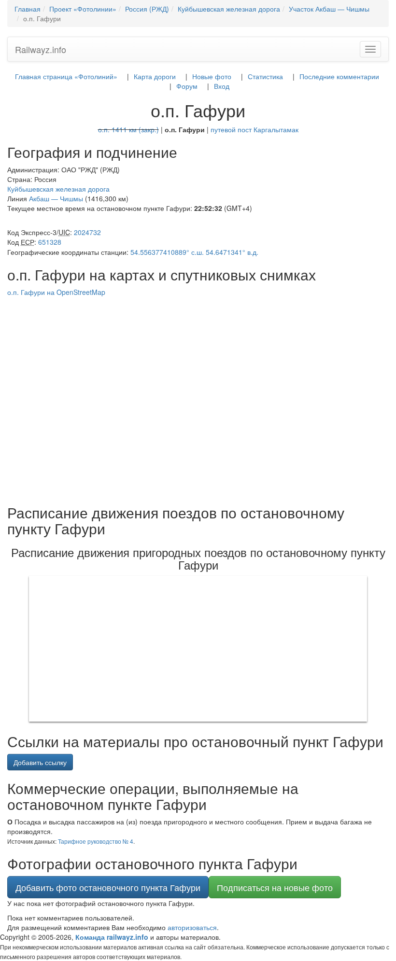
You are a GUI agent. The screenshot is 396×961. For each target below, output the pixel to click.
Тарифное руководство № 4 (95, 841)
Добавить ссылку (40, 762)
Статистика (265, 76)
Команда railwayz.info (111, 937)
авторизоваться (192, 927)
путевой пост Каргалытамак (254, 129)
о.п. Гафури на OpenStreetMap (56, 292)
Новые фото (211, 76)
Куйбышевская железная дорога (58, 189)
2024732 (87, 232)
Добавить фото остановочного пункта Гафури (107, 887)
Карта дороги (155, 76)
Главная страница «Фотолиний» (66, 76)
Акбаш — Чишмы (56, 198)
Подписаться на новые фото (275, 887)
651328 (49, 242)
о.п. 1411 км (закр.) (128, 129)
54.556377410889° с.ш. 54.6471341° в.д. (194, 252)
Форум (187, 86)
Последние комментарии (339, 76)
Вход (221, 86)
